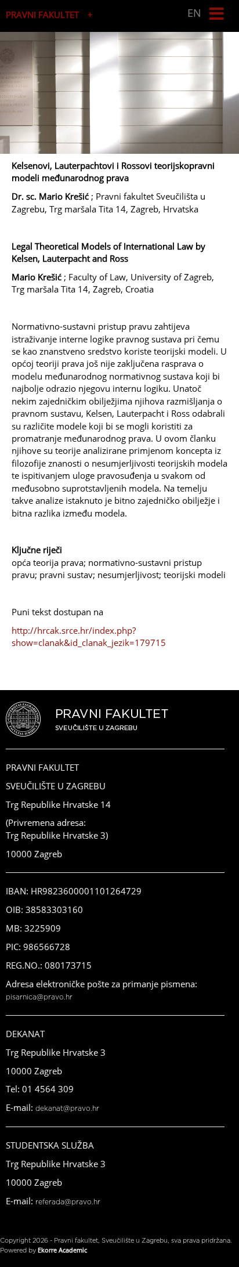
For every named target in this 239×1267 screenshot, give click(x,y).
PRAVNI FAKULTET (42, 14)
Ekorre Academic (62, 1250)
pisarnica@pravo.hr (39, 997)
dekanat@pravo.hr (67, 1108)
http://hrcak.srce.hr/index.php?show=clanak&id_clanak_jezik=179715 (89, 636)
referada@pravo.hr (67, 1202)
